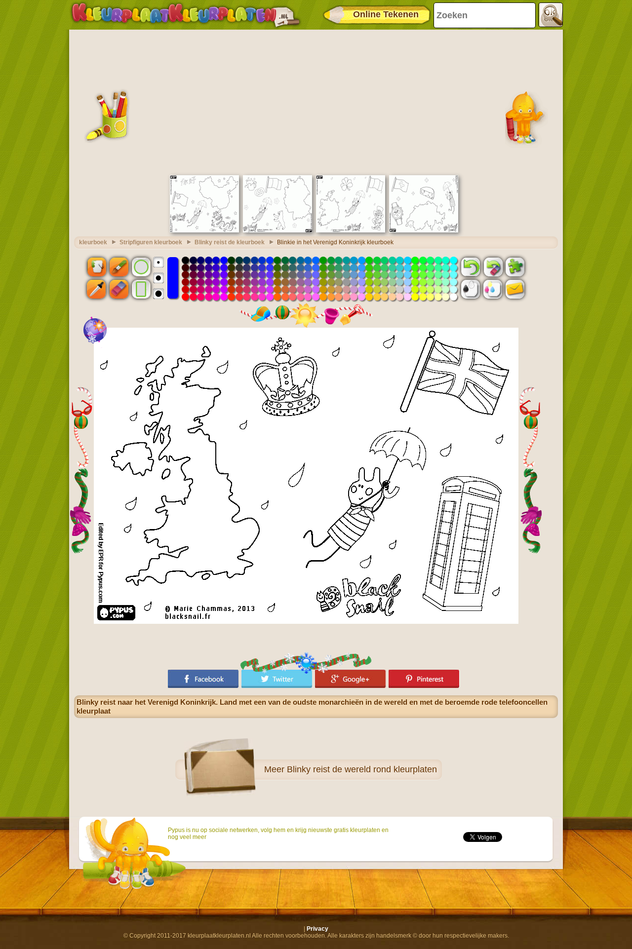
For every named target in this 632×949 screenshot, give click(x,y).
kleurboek (93, 242)
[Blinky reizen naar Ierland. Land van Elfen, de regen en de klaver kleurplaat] (350, 230)
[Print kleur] (492, 289)
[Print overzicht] (470, 289)
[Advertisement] (316, 101)
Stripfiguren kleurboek (150, 242)
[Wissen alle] (492, 266)
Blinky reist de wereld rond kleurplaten (362, 769)
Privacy (317, 928)
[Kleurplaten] (185, 15)
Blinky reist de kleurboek (230, 242)
